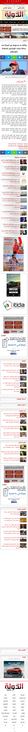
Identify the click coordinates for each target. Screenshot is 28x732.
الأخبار (23, 22)
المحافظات (5, 701)
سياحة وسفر (14, 719)
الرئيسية (22, 695)
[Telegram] (19, 57)
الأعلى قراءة (21, 509)
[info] (10, 1)
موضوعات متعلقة (20, 157)
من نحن (5, 719)
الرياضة (6, 22)
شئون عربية (5, 716)
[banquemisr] (14, 29)
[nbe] (14, 35)
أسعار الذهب (21, 405)
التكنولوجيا (5, 704)
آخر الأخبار (22, 411)
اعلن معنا (22, 722)
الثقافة (22, 707)
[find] (12, 1)
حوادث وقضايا (12, 22)
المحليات (5, 710)
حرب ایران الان (11, 145)
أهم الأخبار (22, 442)
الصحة (14, 707)
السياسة (22, 701)
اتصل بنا (5, 722)
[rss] (14, 1)
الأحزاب (14, 710)
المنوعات (14, 704)
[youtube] (16, 1)
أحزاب (14, 716)
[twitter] (18, 1)
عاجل (19, 22)
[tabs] (7, 1)
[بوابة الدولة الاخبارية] (14, 669)
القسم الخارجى (20, 81)
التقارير (14, 701)
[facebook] (20, 1)
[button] (2, 669)
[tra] (14, 494)
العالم (24, 40)
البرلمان (5, 698)
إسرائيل (19, 145)
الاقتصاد (22, 704)
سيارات (22, 719)
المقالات (5, 707)
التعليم (23, 713)
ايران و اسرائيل (22, 148)
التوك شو (15, 713)
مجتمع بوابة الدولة (5, 713)
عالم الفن (22, 716)
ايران (25, 145)
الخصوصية (14, 722)
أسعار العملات (21, 399)
